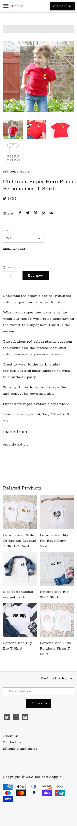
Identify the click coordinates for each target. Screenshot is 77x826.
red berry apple (16, 171)
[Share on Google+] (43, 213)
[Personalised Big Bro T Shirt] (20, 620)
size (6, 230)
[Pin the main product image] (35, 213)
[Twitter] (7, 717)
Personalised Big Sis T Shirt (54, 594)
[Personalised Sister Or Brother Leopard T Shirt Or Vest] (20, 512)
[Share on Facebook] (20, 213)
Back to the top (55, 678)
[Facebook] (16, 717)
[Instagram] (25, 717)
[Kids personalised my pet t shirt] (20, 569)
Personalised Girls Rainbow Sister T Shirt (55, 648)
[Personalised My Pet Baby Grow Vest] (57, 512)
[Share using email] (51, 213)
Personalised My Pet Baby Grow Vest (54, 540)
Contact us (12, 742)
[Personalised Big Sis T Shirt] (57, 569)
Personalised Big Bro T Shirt (17, 646)
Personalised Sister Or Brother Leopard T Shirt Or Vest (19, 540)
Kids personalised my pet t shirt (18, 594)
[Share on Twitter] (27, 213)
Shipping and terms (20, 749)
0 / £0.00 (61, 6)
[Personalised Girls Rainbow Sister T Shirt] (57, 620)
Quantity (9, 267)
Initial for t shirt (14, 249)
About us (11, 736)
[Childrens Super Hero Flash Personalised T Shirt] (38, 76)
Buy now (35, 275)
